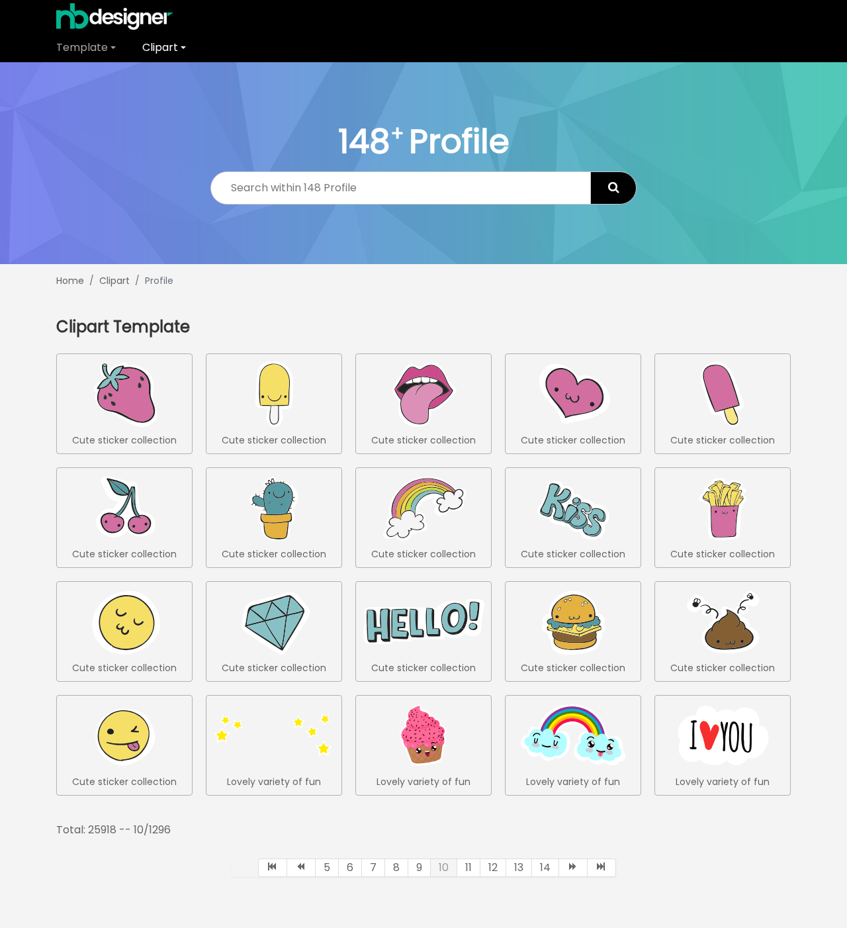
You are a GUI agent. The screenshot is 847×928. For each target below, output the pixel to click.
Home (70, 280)
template (82, 47)
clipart (160, 47)
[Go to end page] (602, 867)
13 (518, 867)
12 (493, 867)
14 (545, 867)
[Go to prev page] (301, 867)
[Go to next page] (573, 867)
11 (468, 867)
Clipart (114, 280)
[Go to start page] (272, 867)
